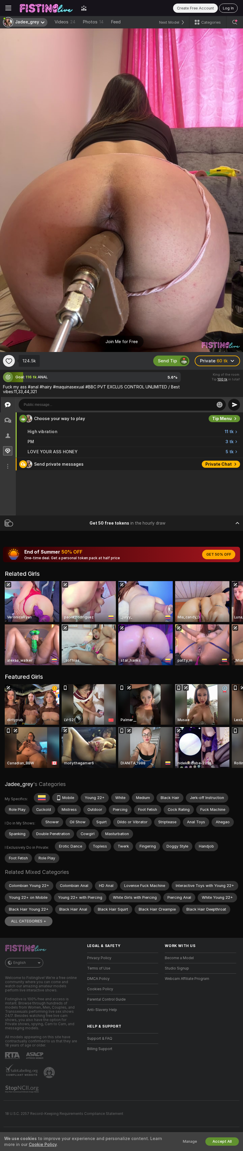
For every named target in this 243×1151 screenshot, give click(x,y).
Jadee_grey (19, 784)
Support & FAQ (99, 1038)
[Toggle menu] (8, 8)
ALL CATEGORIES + (28, 921)
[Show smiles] (219, 404)
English (19, 963)
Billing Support (99, 1049)
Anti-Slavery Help (102, 1010)
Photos (93, 22)
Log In (228, 8)
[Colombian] (42, 798)
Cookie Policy (43, 1144)
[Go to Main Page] (46, 8)
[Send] (234, 405)
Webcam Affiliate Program (187, 979)
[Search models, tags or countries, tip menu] (234, 22)
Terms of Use (98, 968)
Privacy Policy (99, 958)
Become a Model (179, 958)
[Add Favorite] (9, 361)
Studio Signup (177, 968)
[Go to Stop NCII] (22, 1089)
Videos (65, 22)
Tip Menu (222, 418)
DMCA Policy (98, 979)
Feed (116, 22)
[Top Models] (84, 8)
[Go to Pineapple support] (50, 1072)
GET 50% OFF (218, 554)
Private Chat (218, 464)
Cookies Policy (100, 989)
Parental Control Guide (106, 999)
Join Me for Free (121, 341)
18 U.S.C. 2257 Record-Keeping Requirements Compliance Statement (64, 1114)
